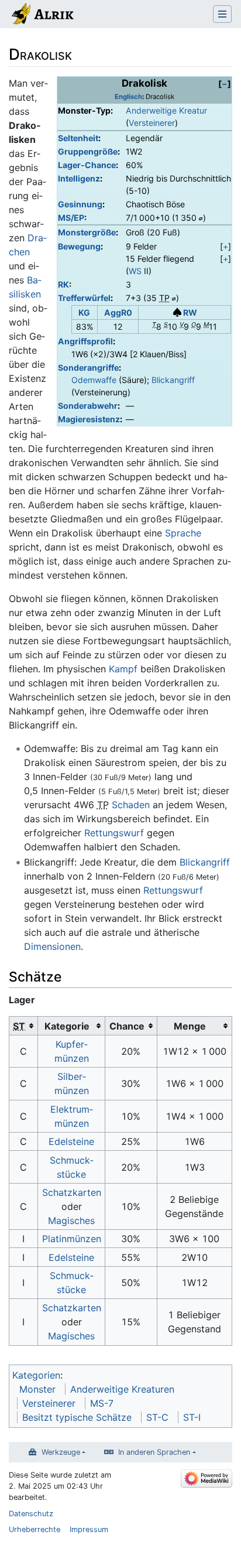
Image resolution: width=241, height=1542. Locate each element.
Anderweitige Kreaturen (122, 1389)
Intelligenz (79, 178)
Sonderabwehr (88, 406)
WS (135, 271)
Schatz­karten (71, 1192)
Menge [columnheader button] (190, 1026)
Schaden (131, 805)
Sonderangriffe (88, 367)
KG (84, 312)
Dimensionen (52, 946)
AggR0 (118, 312)
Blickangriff (173, 380)
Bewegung (79, 246)
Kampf (123, 669)
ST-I (192, 1417)
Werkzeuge (61, 1452)
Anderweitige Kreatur (166, 110)
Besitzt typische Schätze (77, 1417)
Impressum (89, 1529)
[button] (224, 83)
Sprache (183, 533)
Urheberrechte (34, 1529)
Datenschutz (31, 1513)
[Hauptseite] (41, 15)
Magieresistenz (89, 419)
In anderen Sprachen (154, 1452)
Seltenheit (78, 138)
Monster (37, 1389)
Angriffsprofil (85, 341)
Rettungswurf (114, 833)
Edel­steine (71, 1141)
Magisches (71, 1220)
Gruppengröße (88, 151)
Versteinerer (152, 123)
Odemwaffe (93, 380)
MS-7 (101, 1403)
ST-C (157, 1417)
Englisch (128, 97)
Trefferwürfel (84, 298)
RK (63, 284)
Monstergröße (87, 232)
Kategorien (36, 1375)
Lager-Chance (87, 165)
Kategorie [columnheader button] (66, 1026)
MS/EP (71, 218)
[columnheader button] (23, 1026)
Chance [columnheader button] (126, 1026)
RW (190, 312)
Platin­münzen (71, 1238)
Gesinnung (80, 204)
